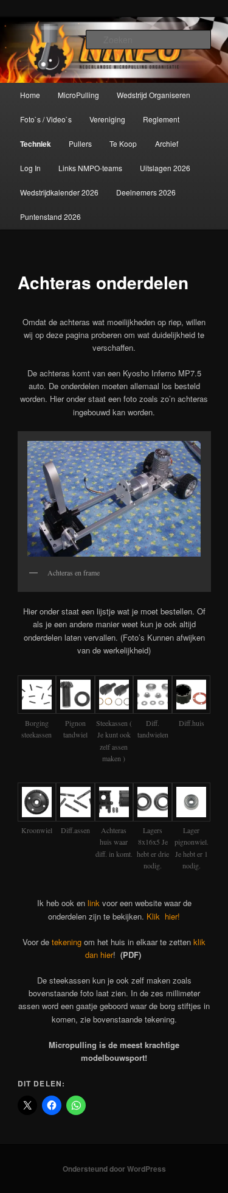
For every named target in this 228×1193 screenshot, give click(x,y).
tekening (66, 942)
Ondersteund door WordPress (114, 1168)
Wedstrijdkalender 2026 (59, 192)
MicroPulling (78, 95)
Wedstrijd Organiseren (153, 95)
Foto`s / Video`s (46, 119)
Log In (30, 168)
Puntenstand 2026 (50, 216)
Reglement (161, 119)
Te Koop (123, 143)
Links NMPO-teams (90, 168)
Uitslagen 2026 (165, 168)
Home (30, 95)
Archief (166, 143)
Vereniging (107, 119)
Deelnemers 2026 (146, 192)
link (94, 903)
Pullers (80, 143)
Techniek (35, 143)
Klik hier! (163, 916)
